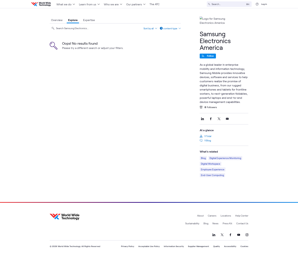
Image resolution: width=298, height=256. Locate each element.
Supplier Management (198, 246)
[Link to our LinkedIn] (213, 234)
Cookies (244, 246)
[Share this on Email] (227, 118)
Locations (226, 215)
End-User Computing (212, 175)
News (215, 223)
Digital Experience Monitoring (225, 158)
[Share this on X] (219, 118)
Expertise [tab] (89, 20)
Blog (208, 140)
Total (208, 136)
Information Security (174, 246)
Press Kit (227, 223)
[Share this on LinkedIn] (202, 118)
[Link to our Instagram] (247, 234)
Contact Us (242, 223)
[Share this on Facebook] (210, 118)
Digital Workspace (210, 163)
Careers (212, 215)
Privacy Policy (127, 246)
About (200, 215)
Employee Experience (212, 169)
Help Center (241, 215)
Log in (264, 4)
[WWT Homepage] (41, 4)
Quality (216, 246)
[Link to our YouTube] (238, 234)
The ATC (155, 4)
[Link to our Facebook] (230, 234)
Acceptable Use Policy (149, 246)
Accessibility (230, 246)
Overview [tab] (57, 20)
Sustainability (192, 223)
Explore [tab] (73, 20)
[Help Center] (257, 4)
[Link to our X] (222, 234)
